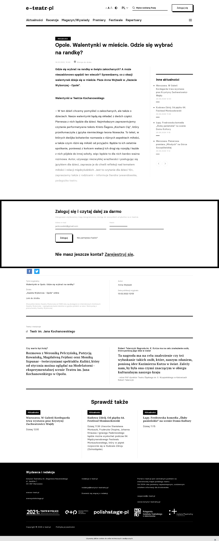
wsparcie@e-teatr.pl (146, 496)
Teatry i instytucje (33, 327)
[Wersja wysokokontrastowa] (116, 7)
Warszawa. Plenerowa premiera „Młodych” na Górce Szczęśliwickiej (171, 144)
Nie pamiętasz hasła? (87, 237)
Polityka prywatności (65, 527)
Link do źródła (33, 298)
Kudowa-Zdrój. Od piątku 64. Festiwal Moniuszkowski (171, 109)
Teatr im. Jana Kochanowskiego (52, 331)
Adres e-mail (60, 223)
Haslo (112, 223)
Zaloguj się (182, 8)
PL (123, 8)
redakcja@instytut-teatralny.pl (95, 487)
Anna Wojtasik (125, 284)
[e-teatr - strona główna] (39, 9)
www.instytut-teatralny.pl (148, 502)
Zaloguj (64, 238)
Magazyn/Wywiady (76, 20)
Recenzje (52, 20)
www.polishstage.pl (35, 498)
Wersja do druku (84, 62)
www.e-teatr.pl (32, 492)
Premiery (99, 20)
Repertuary (134, 20)
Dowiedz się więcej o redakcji (95, 493)
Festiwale (116, 20)
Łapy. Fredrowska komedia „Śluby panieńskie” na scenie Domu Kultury (171, 126)
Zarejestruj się (119, 254)
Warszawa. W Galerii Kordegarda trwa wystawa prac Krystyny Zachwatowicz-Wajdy (172, 90)
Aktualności (34, 20)
